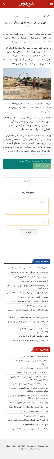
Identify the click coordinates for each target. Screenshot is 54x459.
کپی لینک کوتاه (42, 165)
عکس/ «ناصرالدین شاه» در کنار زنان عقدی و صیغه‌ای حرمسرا (27, 323)
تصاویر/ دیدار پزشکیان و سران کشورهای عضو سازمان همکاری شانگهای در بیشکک (28, 390)
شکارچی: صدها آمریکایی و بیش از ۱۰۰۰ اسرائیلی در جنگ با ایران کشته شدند (28, 378)
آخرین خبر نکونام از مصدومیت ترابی (34, 356)
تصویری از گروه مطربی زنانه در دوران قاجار (31, 276)
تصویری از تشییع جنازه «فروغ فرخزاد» (33, 297)
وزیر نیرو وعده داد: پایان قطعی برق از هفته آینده (29, 383)
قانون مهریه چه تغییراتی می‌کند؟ (35, 415)
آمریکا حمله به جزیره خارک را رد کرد (34, 411)
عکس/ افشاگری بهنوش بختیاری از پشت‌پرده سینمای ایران (28, 311)
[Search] (4, 4)
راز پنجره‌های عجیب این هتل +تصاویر (33, 280)
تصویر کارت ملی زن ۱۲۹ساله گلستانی (34, 305)
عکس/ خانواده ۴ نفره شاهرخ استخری (33, 336)
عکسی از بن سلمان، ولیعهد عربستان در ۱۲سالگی (29, 301)
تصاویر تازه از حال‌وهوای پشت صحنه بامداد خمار (29, 272)
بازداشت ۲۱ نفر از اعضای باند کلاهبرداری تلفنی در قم (28, 420)
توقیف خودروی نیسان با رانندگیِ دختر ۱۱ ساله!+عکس (27, 292)
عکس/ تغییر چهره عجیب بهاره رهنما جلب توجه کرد (28, 340)
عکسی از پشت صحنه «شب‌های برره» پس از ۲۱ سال (28, 267)
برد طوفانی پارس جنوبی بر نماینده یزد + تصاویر (29, 428)
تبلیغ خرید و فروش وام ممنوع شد (35, 424)
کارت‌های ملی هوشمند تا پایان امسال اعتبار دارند (29, 372)
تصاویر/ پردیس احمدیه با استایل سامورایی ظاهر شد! (28, 317)
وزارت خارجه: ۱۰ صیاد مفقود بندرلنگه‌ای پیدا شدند (29, 402)
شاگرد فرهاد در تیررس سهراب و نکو (34, 367)
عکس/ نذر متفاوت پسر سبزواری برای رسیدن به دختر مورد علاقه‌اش (27, 287)
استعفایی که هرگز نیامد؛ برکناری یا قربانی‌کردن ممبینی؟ (30, 362)
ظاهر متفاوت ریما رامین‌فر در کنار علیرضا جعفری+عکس (33, 330)
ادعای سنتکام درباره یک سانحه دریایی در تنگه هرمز (28, 406)
